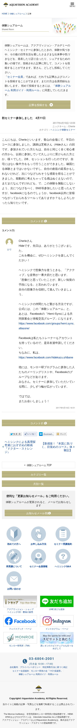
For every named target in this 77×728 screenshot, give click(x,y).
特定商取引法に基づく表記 (55, 666)
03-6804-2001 (41, 658)
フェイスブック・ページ (20, 628)
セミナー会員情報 (38, 566)
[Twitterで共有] (16, 434)
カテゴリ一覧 (38, 474)
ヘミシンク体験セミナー (62, 129)
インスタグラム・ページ (57, 628)
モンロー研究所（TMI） (20, 645)
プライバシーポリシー (30, 666)
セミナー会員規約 (21, 670)
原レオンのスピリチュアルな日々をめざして (56, 647)
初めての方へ (14, 544)
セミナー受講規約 (63, 544)
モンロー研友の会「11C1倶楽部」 (47, 670)
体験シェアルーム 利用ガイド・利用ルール (38, 674)
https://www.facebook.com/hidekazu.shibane (46, 357)
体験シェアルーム (17, 13)
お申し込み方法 (38, 544)
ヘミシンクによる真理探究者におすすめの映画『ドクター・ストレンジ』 (20, 446)
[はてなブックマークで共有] (46, 434)
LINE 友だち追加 (56, 609)
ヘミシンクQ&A (63, 566)
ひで (9, 249)
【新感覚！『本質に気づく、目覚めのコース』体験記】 (56, 447)
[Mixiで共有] (61, 434)
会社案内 (14, 666)
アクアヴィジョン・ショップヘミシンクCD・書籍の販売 (20, 610)
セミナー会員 (15, 76)
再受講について (14, 566)
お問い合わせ (14, 588)
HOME (4, 13)
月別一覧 (38, 483)
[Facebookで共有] (30, 434)
